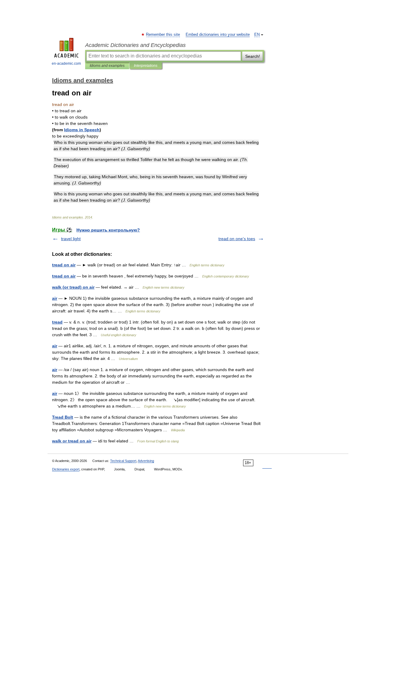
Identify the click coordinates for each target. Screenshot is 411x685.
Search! (252, 56)
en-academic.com (66, 63)
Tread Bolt (62, 417)
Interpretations (145, 66)
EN (257, 35)
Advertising (146, 461)
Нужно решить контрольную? (108, 230)
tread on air (64, 264)
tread (57, 322)
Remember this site (163, 35)
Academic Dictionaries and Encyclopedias (135, 45)
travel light (71, 238)
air (54, 298)
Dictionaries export (65, 469)
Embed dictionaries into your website (218, 35)
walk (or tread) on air (73, 287)
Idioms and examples (107, 66)
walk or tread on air (71, 441)
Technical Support (123, 461)
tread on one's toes (236, 238)
